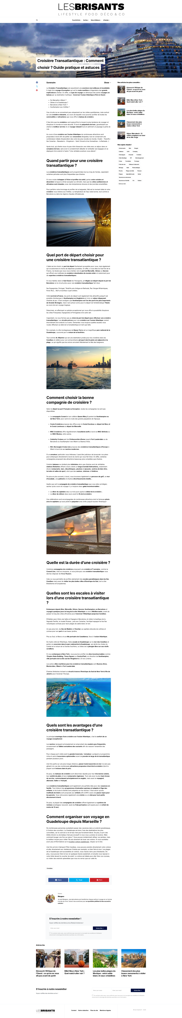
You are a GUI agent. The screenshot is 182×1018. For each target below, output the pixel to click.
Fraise (120, 161)
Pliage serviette (130, 171)
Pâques (121, 174)
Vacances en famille (124, 180)
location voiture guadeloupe (79, 842)
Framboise (128, 161)
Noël (128, 167)
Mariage (121, 167)
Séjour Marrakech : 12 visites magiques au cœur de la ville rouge (136, 135)
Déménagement (139, 158)
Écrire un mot (122, 183)
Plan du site (94, 1010)
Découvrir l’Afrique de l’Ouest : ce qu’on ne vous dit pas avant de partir (136, 89)
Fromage (136, 161)
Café (128, 151)
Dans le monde (40, 54)
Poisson (139, 171)
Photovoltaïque (136, 167)
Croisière (49, 868)
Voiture (139, 180)
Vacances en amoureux (125, 177)
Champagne (122, 154)
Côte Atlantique (123, 158)
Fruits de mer (122, 164)
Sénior (139, 174)
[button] (37, 20)
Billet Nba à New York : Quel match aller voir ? (135, 101)
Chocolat (131, 154)
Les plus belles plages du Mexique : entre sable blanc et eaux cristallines (136, 112)
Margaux (61, 896)
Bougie (136, 148)
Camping (135, 151)
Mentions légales (105, 1010)
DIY (131, 158)
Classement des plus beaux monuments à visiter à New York (134, 124)
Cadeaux (121, 151)
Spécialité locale (130, 174)
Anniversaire (122, 148)
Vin (133, 180)
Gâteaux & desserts (134, 164)
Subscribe (99, 928)
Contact (73, 1010)
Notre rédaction (83, 1010)
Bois (130, 148)
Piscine (121, 171)
